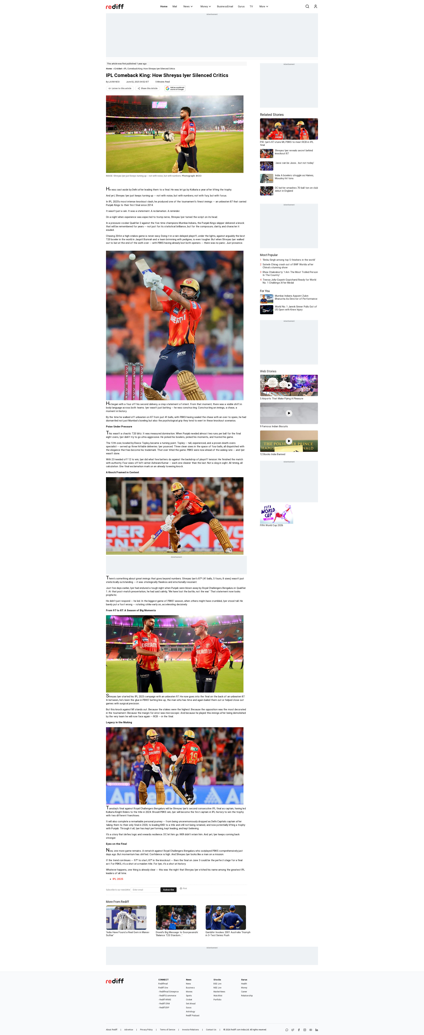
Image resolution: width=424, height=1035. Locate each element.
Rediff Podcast (192, 1015)
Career (244, 992)
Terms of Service (167, 1030)
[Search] (307, 6)
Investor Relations (190, 1030)
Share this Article (149, 88)
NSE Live (217, 988)
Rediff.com (236, 1030)
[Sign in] (315, 6)
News (187, 6)
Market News (219, 992)
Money (204, 6)
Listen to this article (121, 88)
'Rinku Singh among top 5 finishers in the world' (289, 259)
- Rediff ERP (163, 1007)
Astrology (190, 1011)
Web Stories (268, 371)
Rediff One (163, 988)
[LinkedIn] (316, 1030)
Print (185, 888)
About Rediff (111, 1030)
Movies (189, 992)
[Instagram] (304, 1030)
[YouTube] (310, 1030)
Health (244, 984)
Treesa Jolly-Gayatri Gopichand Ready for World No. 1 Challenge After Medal (289, 281)
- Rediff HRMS (164, 999)
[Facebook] (298, 1030)
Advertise (128, 1030)
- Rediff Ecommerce (167, 996)
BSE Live (217, 984)
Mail (175, 6)
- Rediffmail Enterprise (168, 992)
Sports (189, 996)
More (262, 6)
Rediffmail (163, 984)
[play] (289, 385)
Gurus (241, 6)
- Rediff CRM (164, 1003)
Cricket (118, 68)
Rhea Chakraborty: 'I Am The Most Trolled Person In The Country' (290, 274)
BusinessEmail (225, 6)
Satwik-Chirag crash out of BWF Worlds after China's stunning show (288, 266)
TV (251, 6)
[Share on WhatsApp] (287, 1030)
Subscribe (168, 889)
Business (190, 988)
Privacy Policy (146, 1030)
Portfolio (217, 999)
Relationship (247, 996)
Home (163, 6)
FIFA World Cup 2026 (271, 525)
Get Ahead (190, 1003)
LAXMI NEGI (114, 82)
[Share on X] (293, 1030)
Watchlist (217, 996)
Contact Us (211, 1030)
